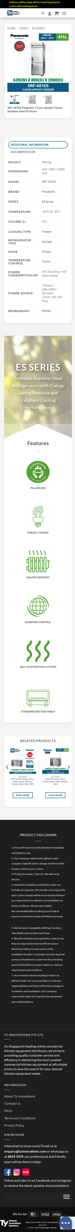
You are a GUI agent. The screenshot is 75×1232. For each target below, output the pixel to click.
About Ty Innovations (19, 1096)
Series (24, 28)
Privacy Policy (14, 1125)
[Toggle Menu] (66, 1198)
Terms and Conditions (19, 1118)
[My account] (50, 13)
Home (11, 28)
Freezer (47, 231)
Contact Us (12, 1103)
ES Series (38, 28)
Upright (47, 241)
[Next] (62, 61)
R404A (46, 310)
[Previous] (14, 61)
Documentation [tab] (23, 152)
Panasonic (48, 191)
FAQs (8, 1110)
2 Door (46, 251)
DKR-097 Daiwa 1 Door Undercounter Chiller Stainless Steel (55, 781)
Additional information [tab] (30, 144)
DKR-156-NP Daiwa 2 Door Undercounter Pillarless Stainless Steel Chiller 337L (22, 781)
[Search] (42, 13)
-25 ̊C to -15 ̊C (51, 211)
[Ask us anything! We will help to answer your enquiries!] (65, 1223)
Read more (23, 795)
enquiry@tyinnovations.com (25, 1151)
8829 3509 (15, 1156)
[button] (57, 13)
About (28, 1222)
